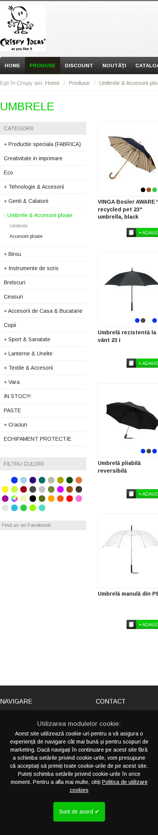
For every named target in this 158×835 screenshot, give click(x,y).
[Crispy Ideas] (23, 28)
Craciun (15, 425)
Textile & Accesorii (28, 368)
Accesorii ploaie (26, 236)
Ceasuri (13, 297)
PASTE (12, 410)
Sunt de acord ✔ (79, 811)
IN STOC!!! (17, 396)
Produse (43, 65)
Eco (8, 172)
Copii (10, 325)
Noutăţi (114, 65)
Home (12, 65)
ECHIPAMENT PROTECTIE (37, 439)
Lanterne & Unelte (28, 353)
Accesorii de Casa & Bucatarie (43, 311)
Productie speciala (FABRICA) (42, 144)
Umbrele (19, 226)
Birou (12, 254)
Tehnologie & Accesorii (34, 187)
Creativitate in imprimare (33, 158)
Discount (79, 65)
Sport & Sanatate (27, 339)
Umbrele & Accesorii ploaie (38, 215)
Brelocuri (14, 282)
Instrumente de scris (31, 268)
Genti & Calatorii (26, 201)
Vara (12, 382)
